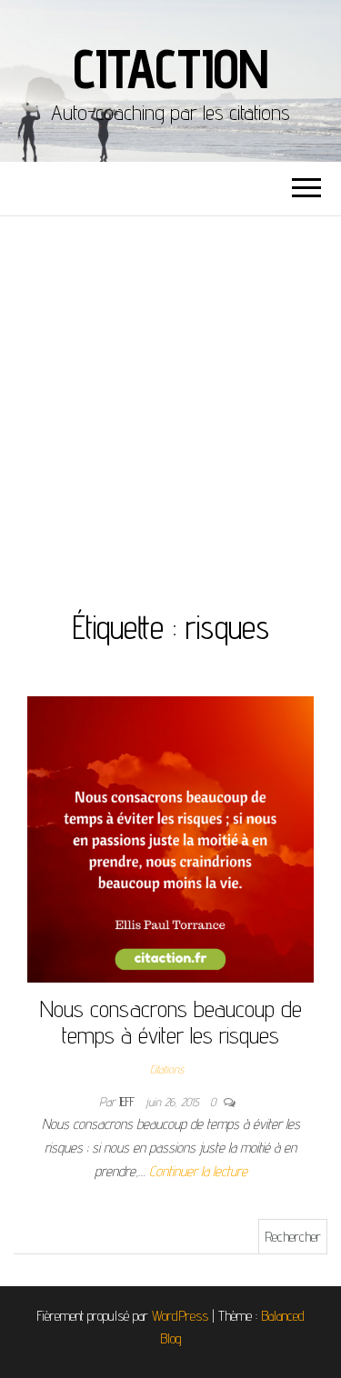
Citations (167, 1069)
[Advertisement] (170, 395)
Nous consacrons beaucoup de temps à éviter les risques (171, 1021)
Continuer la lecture (198, 1171)
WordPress (180, 1315)
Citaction (170, 68)
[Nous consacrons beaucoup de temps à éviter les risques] (170, 838)
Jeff (128, 1101)
